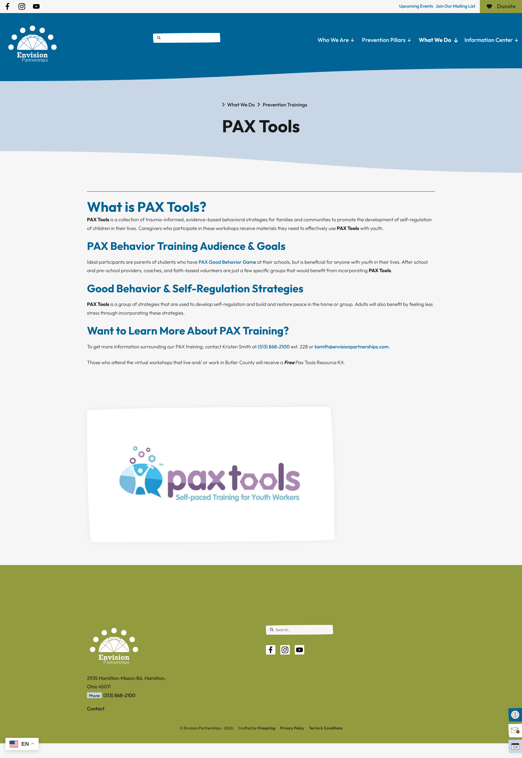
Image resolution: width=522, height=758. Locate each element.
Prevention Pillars (384, 40)
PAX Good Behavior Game (227, 262)
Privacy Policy (292, 728)
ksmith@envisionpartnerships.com (352, 346)
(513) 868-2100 (274, 346)
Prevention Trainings (285, 105)
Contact (95, 708)
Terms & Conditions (325, 728)
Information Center (488, 40)
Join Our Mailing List (455, 6)
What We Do (435, 40)
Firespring (266, 728)
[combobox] (186, 38)
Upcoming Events (416, 6)
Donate (506, 6)
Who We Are (333, 40)
